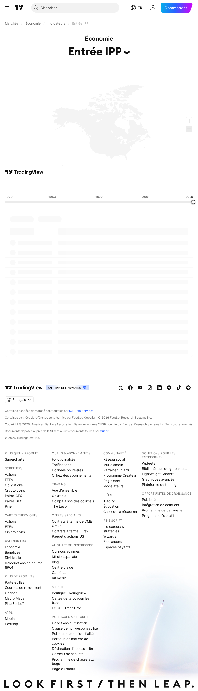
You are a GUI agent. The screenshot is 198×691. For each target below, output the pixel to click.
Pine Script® (14, 603)
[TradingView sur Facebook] (130, 387)
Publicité (149, 499)
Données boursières (67, 470)
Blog (55, 562)
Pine (8, 506)
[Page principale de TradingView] (19, 7)
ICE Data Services (81, 411)
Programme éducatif (158, 515)
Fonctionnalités (63, 459)
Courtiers (59, 496)
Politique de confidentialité (73, 633)
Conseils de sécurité (68, 654)
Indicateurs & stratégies (113, 529)
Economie (12, 547)
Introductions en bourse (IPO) (23, 565)
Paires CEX (13, 496)
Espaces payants (116, 547)
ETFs (9, 480)
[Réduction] (189, 129)
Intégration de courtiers (160, 505)
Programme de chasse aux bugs (73, 661)
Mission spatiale (64, 557)
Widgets (148, 463)
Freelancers (112, 542)
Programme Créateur (119, 475)
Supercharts (14, 459)
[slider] (193, 202)
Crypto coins (15, 490)
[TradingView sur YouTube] (140, 387)
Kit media (59, 578)
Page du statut (63, 669)
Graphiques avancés (158, 479)
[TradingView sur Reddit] (188, 387)
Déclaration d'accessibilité (72, 648)
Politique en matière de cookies (70, 641)
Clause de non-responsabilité (75, 628)
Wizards (109, 536)
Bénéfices (12, 552)
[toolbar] (99, 185)
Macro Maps (14, 598)
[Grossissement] (189, 121)
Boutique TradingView (69, 593)
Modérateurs (113, 486)
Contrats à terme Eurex (70, 531)
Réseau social (114, 459)
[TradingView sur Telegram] (169, 387)
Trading (109, 501)
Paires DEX (13, 501)
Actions (10, 474)
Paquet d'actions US (68, 536)
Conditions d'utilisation (69, 623)
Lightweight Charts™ (158, 474)
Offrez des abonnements (71, 475)
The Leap (59, 506)
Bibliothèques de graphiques (164, 468)
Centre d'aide (62, 567)
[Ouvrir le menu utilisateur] (153, 8)
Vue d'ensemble (64, 490)
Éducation (111, 506)
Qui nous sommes (66, 551)
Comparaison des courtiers (73, 501)
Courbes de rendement (23, 588)
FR (140, 7)
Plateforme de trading (159, 484)
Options (11, 593)
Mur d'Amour (113, 465)
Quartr (104, 431)
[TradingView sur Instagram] (149, 387)
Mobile (10, 618)
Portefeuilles (14, 582)
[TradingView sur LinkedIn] (159, 387)
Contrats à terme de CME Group (72, 523)
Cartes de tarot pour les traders (70, 600)
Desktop (11, 624)
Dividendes (13, 558)
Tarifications (61, 465)
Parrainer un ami (116, 470)
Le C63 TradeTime (66, 608)
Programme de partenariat (163, 510)
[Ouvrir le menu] (7, 8)
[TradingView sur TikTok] (178, 387)
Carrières (59, 573)
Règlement (111, 481)
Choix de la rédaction (120, 512)
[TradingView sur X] (120, 387)
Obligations (14, 485)
